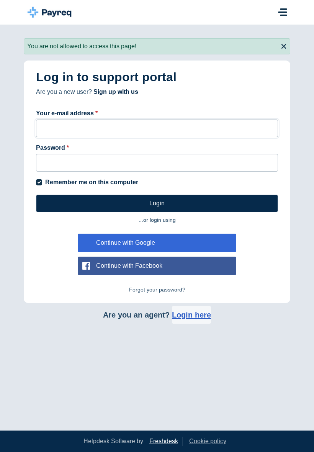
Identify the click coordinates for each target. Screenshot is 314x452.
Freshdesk (163, 441)
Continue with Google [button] (125, 242)
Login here (191, 315)
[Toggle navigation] (282, 12)
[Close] (284, 45)
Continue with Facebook (129, 265)
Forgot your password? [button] (157, 290)
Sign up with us (115, 91)
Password (52, 147)
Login (157, 203)
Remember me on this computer (91, 182)
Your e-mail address (67, 113)
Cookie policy (207, 441)
